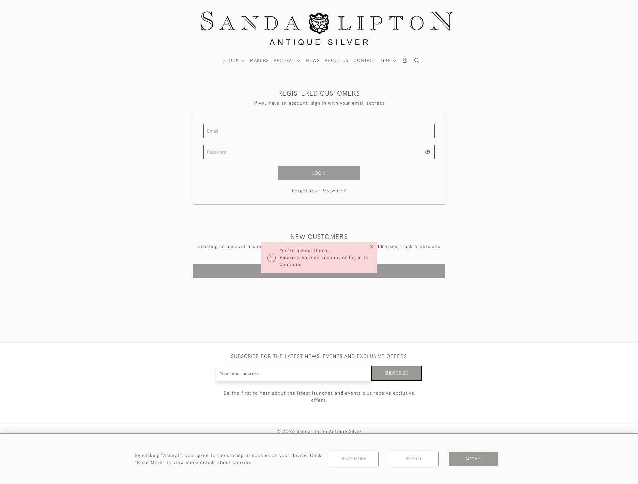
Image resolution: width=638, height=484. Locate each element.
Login (319, 173)
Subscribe (396, 373)
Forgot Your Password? (319, 190)
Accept (473, 458)
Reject (414, 458)
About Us (336, 60)
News (313, 60)
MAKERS (259, 60)
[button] (416, 60)
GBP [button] (386, 60)
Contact (364, 60)
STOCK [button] (232, 60)
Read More (354, 458)
